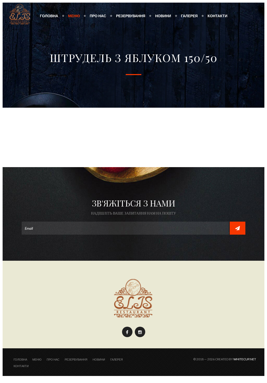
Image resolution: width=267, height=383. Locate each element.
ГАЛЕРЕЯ (189, 16)
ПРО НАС (98, 16)
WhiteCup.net (244, 359)
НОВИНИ (163, 16)
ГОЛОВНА (49, 16)
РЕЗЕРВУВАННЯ (130, 16)
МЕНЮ (74, 16)
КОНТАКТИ (217, 16)
